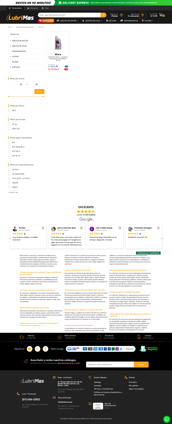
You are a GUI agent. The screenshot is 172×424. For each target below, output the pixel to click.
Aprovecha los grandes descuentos (34, 308)
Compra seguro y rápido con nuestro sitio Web (84, 310)
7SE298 (15, 183)
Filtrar (39, 92)
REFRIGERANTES (131, 21)
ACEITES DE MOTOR (68, 21)
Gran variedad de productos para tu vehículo (128, 270)
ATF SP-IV (16, 156)
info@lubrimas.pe (65, 402)
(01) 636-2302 (31, 399)
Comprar (58, 77)
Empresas (34, 8)
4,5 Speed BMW (18, 174)
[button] (162, 238)
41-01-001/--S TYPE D (21, 178)
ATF (13, 142)
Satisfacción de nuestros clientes (79, 325)
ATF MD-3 (16, 151)
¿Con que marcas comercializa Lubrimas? (37, 290)
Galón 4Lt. (16, 129)
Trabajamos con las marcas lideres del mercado (85, 290)
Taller (46, 8)
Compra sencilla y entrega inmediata (124, 292)
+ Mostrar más (13, 192)
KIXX (14, 110)
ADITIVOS (112, 21)
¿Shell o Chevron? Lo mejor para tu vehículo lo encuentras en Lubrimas (39, 324)
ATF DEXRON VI (18, 147)
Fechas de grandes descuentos (78, 270)
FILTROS (148, 21)
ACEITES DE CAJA (93, 21)
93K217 (15, 187)
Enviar (141, 365)
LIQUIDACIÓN (47, 21)
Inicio (9, 27)
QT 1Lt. (14, 124)
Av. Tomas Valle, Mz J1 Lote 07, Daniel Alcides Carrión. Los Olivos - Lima (70, 383)
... (158, 21)
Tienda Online (16, 8)
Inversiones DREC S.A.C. (81, 419)
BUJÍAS (15, 62)
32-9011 (15, 170)
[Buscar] (103, 15)
